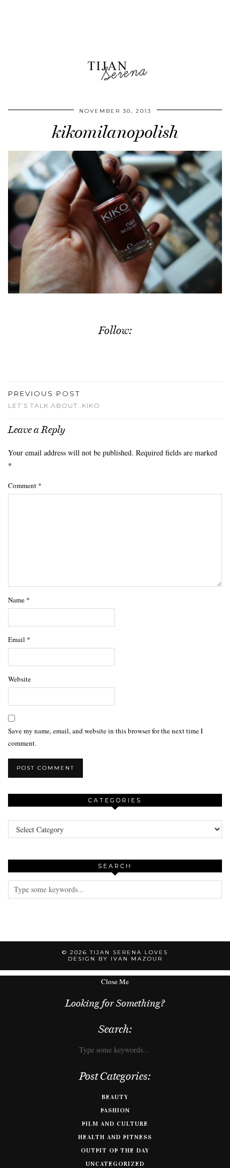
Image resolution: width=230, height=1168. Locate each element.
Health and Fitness (115, 1137)
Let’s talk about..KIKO (54, 399)
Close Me (115, 981)
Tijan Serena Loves (129, 952)
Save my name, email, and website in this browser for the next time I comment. (105, 736)
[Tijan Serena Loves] (115, 44)
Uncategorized (115, 1163)
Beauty (115, 1097)
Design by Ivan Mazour (115, 958)
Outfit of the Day (115, 1150)
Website (19, 679)
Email (19, 639)
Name (19, 600)
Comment (25, 485)
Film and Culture (115, 1123)
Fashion (115, 1110)
